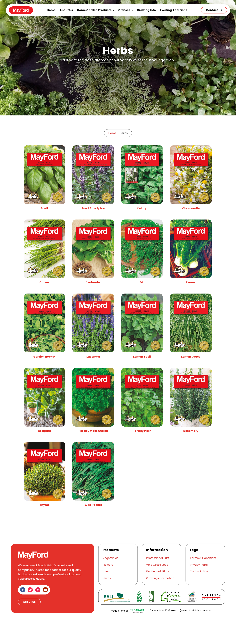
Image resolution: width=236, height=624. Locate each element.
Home (112, 133)
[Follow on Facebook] (22, 589)
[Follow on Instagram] (37, 589)
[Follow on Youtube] (45, 589)
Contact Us (214, 10)
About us (29, 602)
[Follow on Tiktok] (30, 589)
